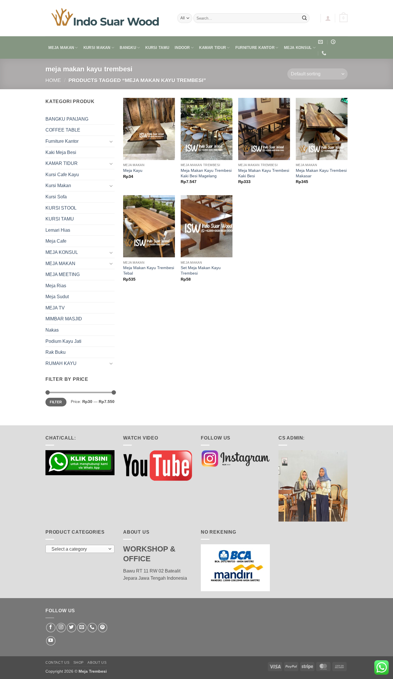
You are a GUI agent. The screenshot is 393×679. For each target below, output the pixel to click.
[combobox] (80, 549)
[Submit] (304, 18)
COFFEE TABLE (62, 130)
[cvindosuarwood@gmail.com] (321, 41)
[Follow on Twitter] (71, 627)
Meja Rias (55, 285)
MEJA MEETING (62, 274)
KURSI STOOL (61, 208)
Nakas (52, 330)
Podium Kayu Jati (63, 341)
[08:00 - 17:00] (334, 41)
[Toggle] (111, 141)
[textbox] (78, 549)
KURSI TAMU (157, 47)
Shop (78, 663)
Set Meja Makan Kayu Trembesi (201, 270)
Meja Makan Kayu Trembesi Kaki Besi (263, 173)
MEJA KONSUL (298, 47)
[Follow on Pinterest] (102, 627)
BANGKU (128, 47)
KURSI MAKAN (96, 47)
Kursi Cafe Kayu (62, 174)
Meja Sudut (57, 296)
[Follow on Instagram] (61, 627)
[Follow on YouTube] (51, 641)
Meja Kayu (132, 170)
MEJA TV (55, 307)
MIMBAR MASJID (63, 318)
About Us (96, 663)
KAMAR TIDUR (212, 47)
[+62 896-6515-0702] (325, 53)
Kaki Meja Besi (60, 152)
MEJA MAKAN (61, 47)
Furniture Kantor (62, 141)
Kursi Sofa (56, 196)
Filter (56, 402)
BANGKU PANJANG (66, 119)
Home (53, 80)
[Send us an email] (82, 627)
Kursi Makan (58, 185)
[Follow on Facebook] (51, 627)
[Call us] (92, 627)
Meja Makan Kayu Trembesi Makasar (321, 173)
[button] (328, 18)
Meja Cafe (55, 241)
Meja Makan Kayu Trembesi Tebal (148, 270)
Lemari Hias (57, 230)
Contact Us (57, 663)
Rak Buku (55, 352)
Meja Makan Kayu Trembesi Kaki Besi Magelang (206, 173)
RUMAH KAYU (61, 363)
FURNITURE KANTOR (254, 47)
